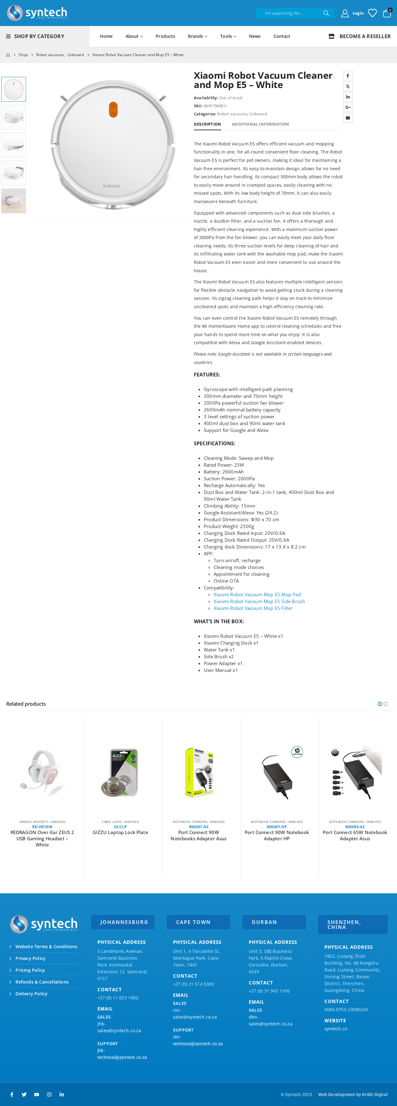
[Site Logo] (37, 13)
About (132, 36)
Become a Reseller (364, 36)
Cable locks (112, 822)
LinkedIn (348, 97)
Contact (282, 36)
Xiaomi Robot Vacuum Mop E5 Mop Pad (257, 594)
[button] (40, 145)
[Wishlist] (372, 13)
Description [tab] (207, 124)
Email (348, 118)
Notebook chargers (190, 822)
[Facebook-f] (11, 1094)
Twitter (348, 86)
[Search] (326, 13)
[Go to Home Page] (8, 54)
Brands (195, 36)
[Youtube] (36, 1094)
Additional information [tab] (260, 124)
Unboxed (258, 114)
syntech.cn (335, 1029)
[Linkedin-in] (61, 1094)
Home (106, 36)
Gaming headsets (33, 822)
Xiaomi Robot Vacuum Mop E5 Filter (253, 608)
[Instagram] (49, 1094)
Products (165, 36)
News (255, 36)
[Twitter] (24, 1094)
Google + (348, 107)
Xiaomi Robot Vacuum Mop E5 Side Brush (259, 601)
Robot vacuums (232, 114)
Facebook (348, 76)
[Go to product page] (42, 772)
